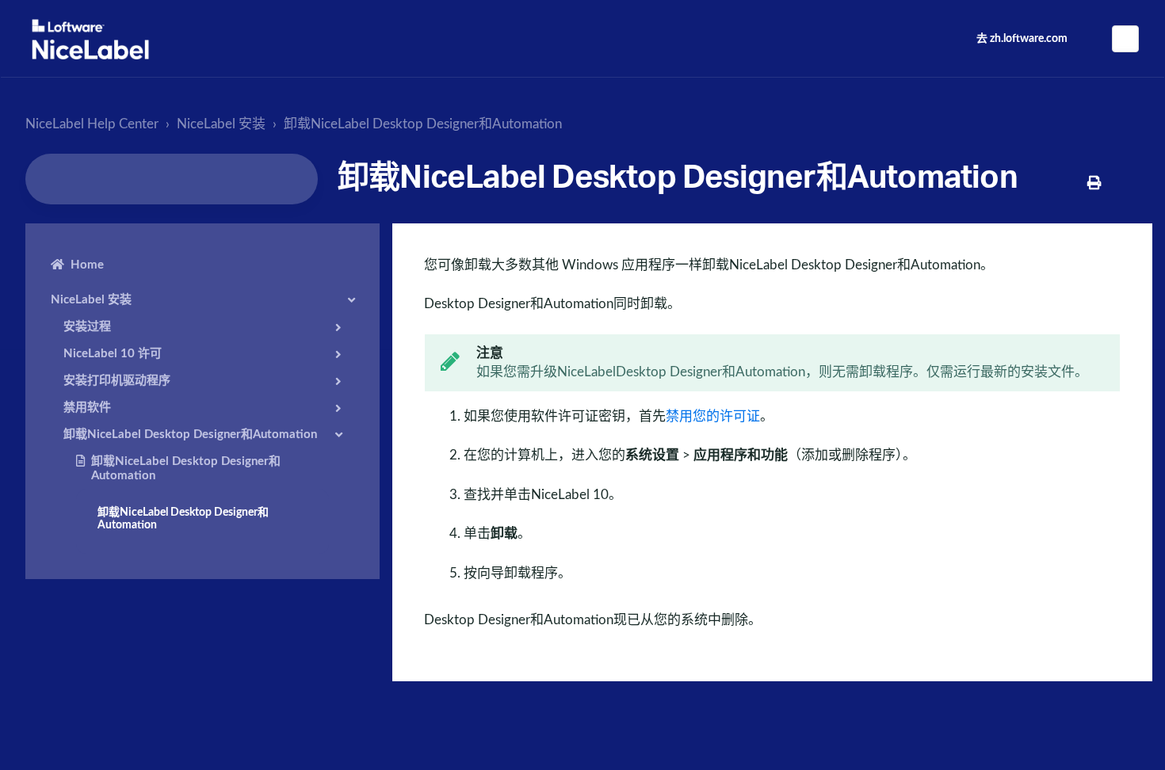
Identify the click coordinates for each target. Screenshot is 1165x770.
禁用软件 (87, 408)
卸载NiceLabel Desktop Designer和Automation (423, 124)
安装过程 (87, 327)
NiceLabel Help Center (92, 124)
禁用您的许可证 (713, 416)
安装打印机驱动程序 (116, 381)
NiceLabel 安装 (221, 124)
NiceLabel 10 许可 (112, 354)
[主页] (90, 39)
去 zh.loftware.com (1022, 38)
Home (87, 265)
